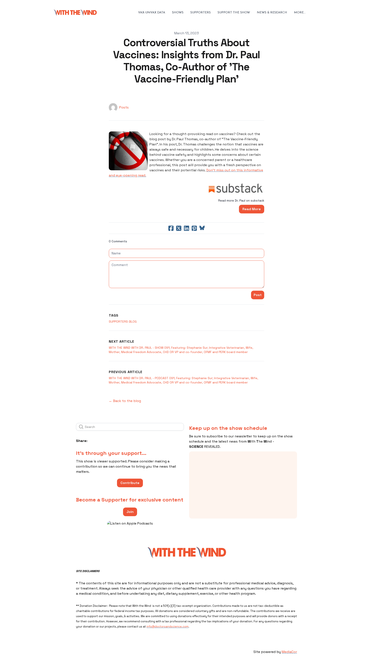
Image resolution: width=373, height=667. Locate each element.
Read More (251, 209)
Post (258, 295)
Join (130, 511)
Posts (124, 107)
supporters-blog (123, 321)
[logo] (75, 12)
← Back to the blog (125, 401)
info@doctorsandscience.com (167, 626)
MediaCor (289, 652)
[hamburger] (102, 13)
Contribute (129, 483)
